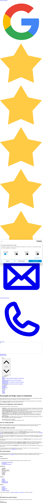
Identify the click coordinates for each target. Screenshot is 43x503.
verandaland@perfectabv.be (4, 297)
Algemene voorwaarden (15, 492)
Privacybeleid (21, 492)
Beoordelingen (4, 385)
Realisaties (4, 386)
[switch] (16, 254)
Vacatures (3, 392)
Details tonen (37, 257)
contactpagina (12, 454)
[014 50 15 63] (21, 340)
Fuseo (31, 492)
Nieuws (3, 391)
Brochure (3, 388)
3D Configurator (5, 387)
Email (1, 501)
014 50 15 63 (2, 341)
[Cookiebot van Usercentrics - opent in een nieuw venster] (37, 241)
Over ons (3, 390)
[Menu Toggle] (0, 356)
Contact (3, 393)
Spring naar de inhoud (3, 0)
